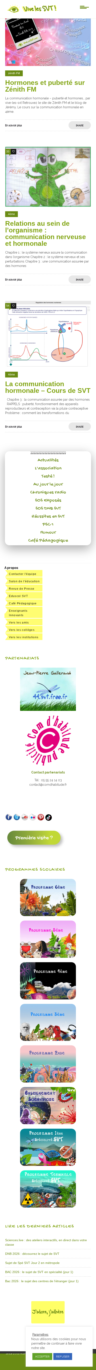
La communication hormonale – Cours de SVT (47, 387)
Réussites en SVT (48, 516)
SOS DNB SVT (48, 508)
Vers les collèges (22, 630)
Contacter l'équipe (22, 574)
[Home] (32, 12)
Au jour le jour (48, 484)
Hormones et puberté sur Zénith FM (45, 86)
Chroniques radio (48, 492)
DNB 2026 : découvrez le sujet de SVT (32, 1253)
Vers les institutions (23, 637)
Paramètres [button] (40, 1334)
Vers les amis (19, 622)
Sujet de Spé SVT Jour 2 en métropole (32, 1263)
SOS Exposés (48, 500)
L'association (48, 468)
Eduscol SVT (18, 596)
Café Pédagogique (48, 540)
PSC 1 (48, 524)
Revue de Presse (21, 588)
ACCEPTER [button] (42, 1356)
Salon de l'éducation (24, 581)
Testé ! (48, 476)
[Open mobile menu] (84, 6)
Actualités (48, 460)
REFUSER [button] (62, 1356)
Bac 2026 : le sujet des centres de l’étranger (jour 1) (42, 1281)
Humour (48, 532)
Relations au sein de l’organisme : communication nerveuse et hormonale (45, 233)
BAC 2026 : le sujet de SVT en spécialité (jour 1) (39, 1272)
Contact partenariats (48, 772)
